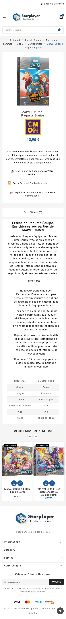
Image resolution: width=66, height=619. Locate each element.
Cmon (46, 387)
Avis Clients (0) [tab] (33, 212)
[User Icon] (55, 17)
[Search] (59, 30)
